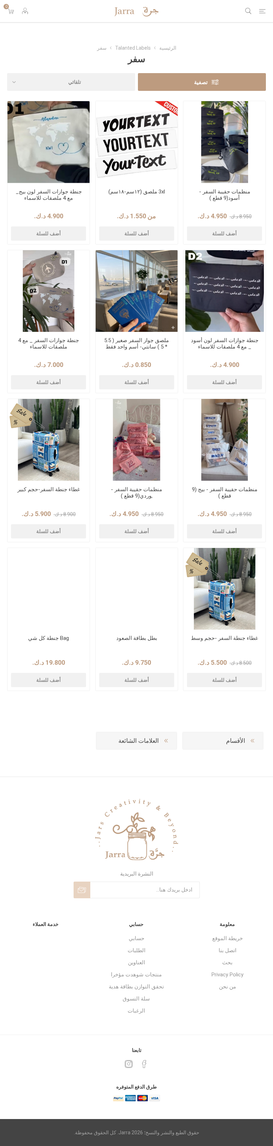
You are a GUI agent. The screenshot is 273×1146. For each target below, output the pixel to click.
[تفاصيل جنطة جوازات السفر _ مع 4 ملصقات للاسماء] (48, 291)
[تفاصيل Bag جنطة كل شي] (48, 589)
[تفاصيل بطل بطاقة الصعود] (137, 589)
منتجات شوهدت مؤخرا (136, 974)
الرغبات (136, 1011)
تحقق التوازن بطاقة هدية (136, 986)
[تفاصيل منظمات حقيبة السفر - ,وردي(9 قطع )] (137, 440)
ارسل (82, 890)
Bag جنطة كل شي (48, 638)
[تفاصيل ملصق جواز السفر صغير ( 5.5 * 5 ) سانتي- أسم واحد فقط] (137, 291)
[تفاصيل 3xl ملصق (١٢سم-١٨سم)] (137, 142)
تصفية (201, 82)
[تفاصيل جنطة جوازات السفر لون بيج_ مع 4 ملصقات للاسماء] (48, 142)
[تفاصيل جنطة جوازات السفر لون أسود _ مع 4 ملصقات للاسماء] (224, 291)
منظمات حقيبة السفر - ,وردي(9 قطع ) (136, 492)
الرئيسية (167, 48)
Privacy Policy (227, 974)
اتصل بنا (227, 950)
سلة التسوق (136, 999)
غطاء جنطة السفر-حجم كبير (48, 489)
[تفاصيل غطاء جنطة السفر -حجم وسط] (224, 589)
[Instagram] (128, 1064)
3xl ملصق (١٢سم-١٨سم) (136, 191)
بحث (227, 962)
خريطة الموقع (227, 938)
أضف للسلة (224, 233)
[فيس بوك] (144, 1064)
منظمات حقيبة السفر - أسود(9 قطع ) (224, 194)
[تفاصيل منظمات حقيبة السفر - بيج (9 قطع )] (224, 440)
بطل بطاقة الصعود (136, 638)
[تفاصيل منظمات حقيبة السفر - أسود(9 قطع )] (224, 142)
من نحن (227, 986)
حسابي (136, 938)
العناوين (136, 962)
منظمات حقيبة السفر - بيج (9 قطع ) (224, 492)
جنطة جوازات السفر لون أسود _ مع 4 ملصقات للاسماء (224, 343)
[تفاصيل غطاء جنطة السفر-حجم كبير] (48, 440)
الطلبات (136, 950)
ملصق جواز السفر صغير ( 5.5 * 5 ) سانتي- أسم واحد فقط (136, 343)
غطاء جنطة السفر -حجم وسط (224, 638)
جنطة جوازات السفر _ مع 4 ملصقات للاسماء (48, 343)
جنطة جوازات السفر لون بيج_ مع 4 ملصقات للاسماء (49, 194)
